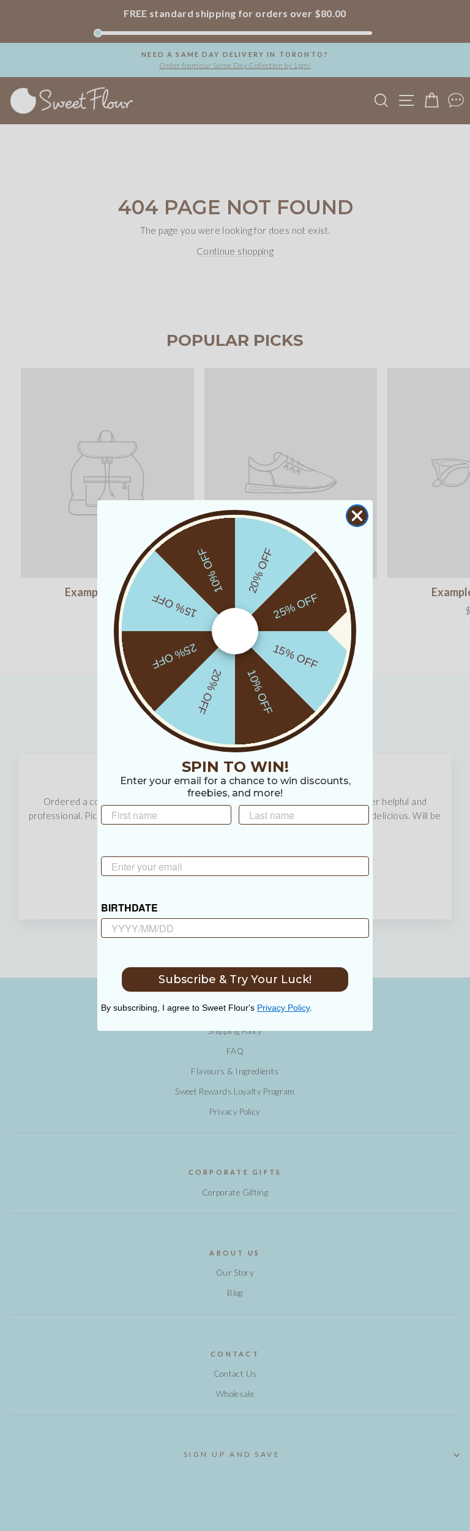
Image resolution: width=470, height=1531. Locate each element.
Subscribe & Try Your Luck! (235, 979)
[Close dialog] (357, 515)
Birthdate (129, 907)
